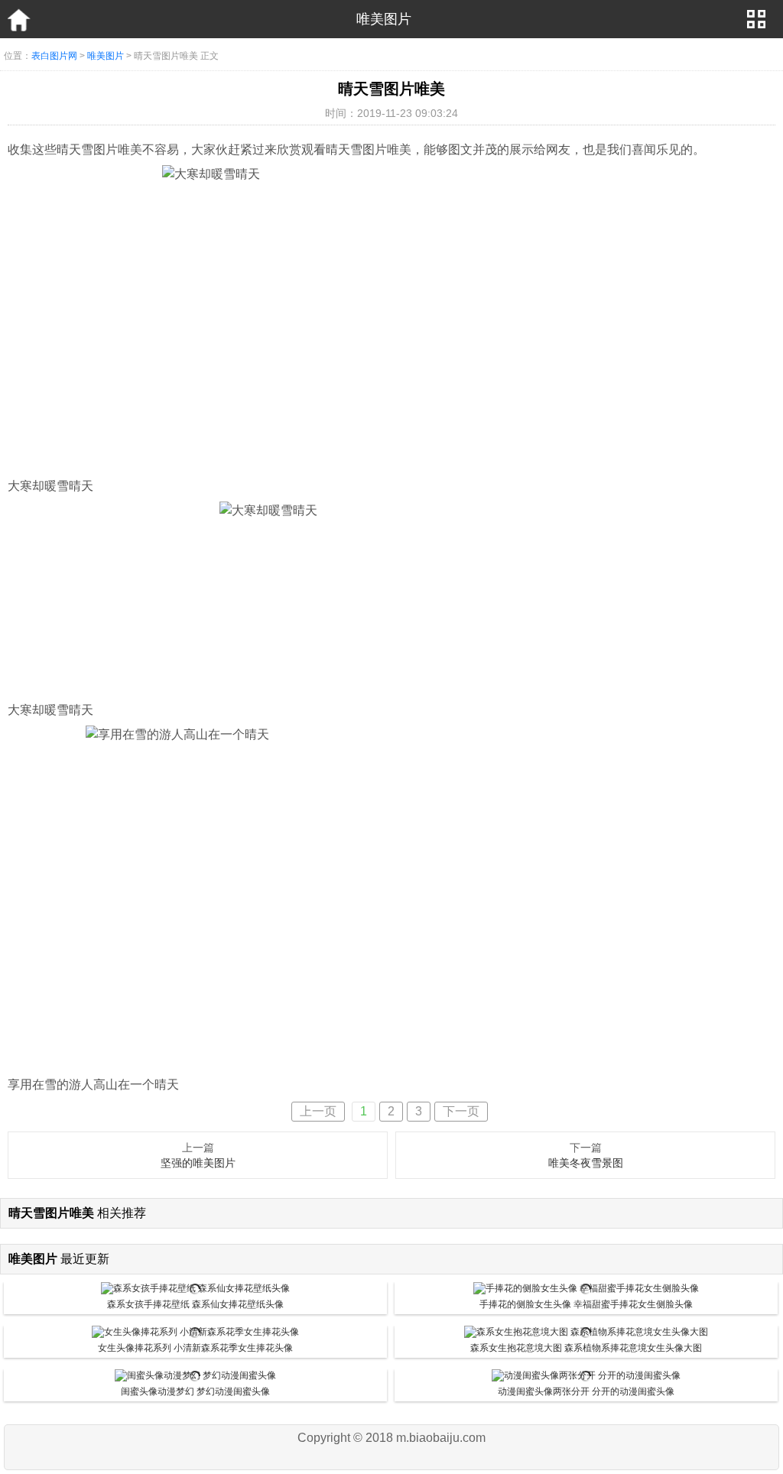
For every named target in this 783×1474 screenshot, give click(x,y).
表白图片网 (54, 55)
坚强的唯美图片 (198, 1163)
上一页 (318, 1111)
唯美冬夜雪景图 (585, 1163)
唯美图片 (105, 55)
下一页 (461, 1111)
